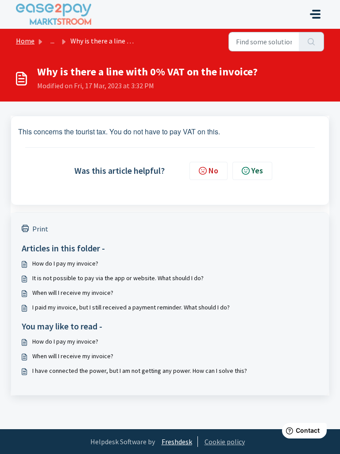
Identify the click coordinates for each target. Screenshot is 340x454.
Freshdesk (177, 441)
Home (25, 40)
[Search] (311, 41)
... (52, 40)
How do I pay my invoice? (65, 263)
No (213, 170)
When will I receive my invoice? (72, 293)
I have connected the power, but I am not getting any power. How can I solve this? (139, 371)
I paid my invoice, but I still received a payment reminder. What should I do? (131, 307)
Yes (257, 170)
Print (40, 228)
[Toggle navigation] (315, 14)
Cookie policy (225, 441)
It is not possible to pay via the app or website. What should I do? (118, 278)
